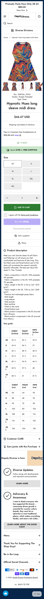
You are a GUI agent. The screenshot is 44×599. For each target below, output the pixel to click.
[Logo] (22, 16)
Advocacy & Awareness (20, 495)
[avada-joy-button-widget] (5, 593)
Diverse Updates (23, 470)
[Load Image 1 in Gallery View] (5, 86)
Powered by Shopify (31, 577)
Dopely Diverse (18, 577)
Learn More (22, 483)
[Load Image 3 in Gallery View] (22, 86)
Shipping (12, 125)
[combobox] (22, 23)
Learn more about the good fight (22, 525)
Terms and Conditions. (29, 215)
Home (6, 37)
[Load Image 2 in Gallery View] (14, 86)
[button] (39, 16)
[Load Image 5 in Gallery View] (40, 86)
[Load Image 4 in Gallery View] (31, 86)
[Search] (3, 23)
